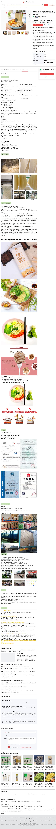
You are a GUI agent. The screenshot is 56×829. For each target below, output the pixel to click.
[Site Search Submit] (46, 5)
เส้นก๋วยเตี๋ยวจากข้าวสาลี (32, 794)
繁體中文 (13, 820)
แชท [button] (50, 24)
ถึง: (6, 735)
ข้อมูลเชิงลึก (54, 817)
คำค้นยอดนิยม (36, 817)
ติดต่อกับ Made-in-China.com (28, 817)
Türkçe (26, 821)
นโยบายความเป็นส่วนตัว (19, 817)
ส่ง (9, 747)
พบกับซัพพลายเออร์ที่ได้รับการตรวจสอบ (45, 817)
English (5, 820)
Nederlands (54, 820)
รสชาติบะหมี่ (17, 795)
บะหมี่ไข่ (2, 795)
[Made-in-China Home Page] (28, 2)
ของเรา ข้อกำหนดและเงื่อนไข (32, 825)
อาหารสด (43, 806)
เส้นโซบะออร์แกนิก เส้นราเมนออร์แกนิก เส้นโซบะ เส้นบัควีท (39, 767)
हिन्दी (19, 821)
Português (33, 820)
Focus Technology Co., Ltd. (29, 823)
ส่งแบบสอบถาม (38, 24)
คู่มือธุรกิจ (26, 818)
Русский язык (42, 820)
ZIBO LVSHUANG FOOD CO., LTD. (40, 16)
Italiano (37, 820)
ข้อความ (6, 817)
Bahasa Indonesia (36, 821)
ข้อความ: (5, 738)
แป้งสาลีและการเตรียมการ (18, 8)
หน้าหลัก (2, 8)
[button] (1, 1)
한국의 (46, 820)
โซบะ (2, 794)
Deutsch (29, 820)
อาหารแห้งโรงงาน (19, 806)
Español (25, 820)
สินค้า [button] (10, 4)
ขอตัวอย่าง (52, 27)
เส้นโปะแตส (26, 8)
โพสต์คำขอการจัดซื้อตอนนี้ (26, 747)
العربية (50, 820)
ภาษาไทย (22, 821)
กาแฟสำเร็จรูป (36, 806)
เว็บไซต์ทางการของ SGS (25, 649)
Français (21, 820)
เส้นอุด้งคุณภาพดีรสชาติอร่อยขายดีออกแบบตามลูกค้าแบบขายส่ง (6, 784)
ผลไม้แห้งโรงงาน (5, 806)
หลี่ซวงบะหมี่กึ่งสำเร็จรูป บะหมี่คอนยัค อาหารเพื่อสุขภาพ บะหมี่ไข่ (16, 784)
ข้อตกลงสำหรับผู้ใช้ (11, 817)
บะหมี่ (29, 795)
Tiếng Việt (30, 821)
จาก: (6, 732)
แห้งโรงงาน (12, 806)
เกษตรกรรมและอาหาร (9, 8)
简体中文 (9, 820)
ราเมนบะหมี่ (43, 794)
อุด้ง (15, 794)
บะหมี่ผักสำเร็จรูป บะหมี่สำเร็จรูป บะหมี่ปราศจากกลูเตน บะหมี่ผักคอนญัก (38, 784)
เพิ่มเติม (2, 813)
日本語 (17, 820)
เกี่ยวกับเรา (1, 817)
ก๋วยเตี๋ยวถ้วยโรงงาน (28, 806)
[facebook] (29, 818)
